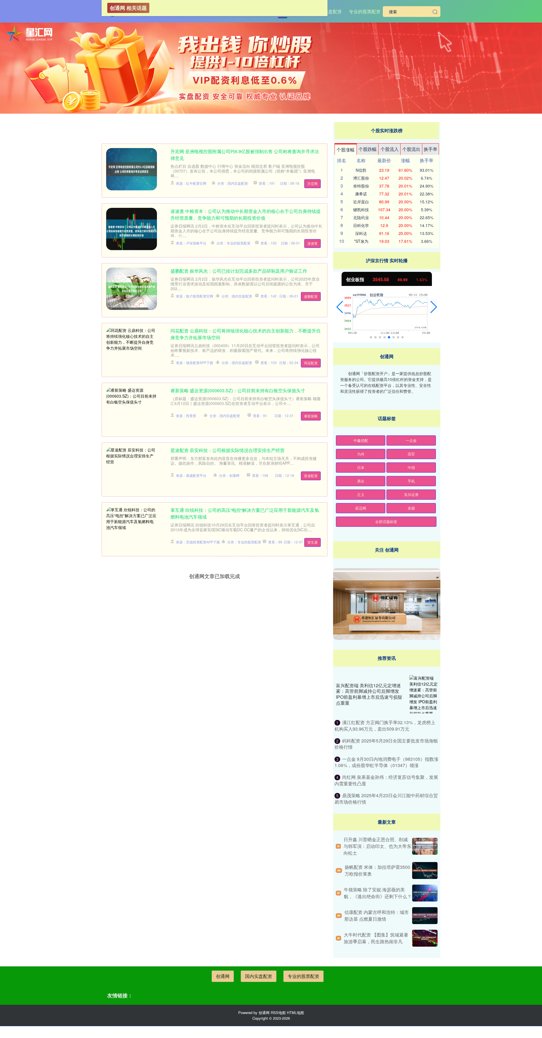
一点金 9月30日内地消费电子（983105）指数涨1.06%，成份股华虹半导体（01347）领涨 (386, 762)
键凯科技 (361, 209)
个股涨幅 (345, 149)
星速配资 (311, 475)
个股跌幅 (368, 149)
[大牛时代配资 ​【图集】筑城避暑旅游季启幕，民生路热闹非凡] (425, 938)
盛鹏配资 (311, 296)
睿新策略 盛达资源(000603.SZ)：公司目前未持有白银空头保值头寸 (238, 390)
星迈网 (360, 508)
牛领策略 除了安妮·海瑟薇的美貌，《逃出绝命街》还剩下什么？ (378, 893)
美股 (411, 508)
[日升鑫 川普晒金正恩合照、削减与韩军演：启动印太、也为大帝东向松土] (425, 846)
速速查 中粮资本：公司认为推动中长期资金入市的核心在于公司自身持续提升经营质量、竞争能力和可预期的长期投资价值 (246, 214)
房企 (360, 481)
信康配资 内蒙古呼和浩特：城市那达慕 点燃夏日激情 (376, 915)
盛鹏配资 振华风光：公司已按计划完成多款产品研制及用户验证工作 (239, 271)
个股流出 (411, 149)
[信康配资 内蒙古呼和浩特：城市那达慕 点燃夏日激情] (425, 915)
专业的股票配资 (365, 11)
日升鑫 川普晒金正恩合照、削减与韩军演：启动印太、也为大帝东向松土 (377, 846)
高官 (411, 454)
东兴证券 (411, 494)
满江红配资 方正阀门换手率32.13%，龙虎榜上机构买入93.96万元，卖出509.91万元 (385, 725)
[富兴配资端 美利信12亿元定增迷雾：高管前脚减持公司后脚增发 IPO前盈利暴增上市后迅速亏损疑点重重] (423, 694)
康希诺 (361, 194)
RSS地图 (278, 1012)
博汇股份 (361, 178)
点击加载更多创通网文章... (215, 575)
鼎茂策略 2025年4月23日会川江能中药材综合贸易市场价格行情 (386, 798)
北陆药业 (361, 217)
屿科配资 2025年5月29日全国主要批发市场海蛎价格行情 (386, 743)
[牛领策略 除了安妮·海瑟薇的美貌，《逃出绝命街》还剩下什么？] (425, 893)
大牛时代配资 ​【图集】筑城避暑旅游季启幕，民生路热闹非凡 (376, 938)
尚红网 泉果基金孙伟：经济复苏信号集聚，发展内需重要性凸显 (386, 780)
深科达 (361, 233)
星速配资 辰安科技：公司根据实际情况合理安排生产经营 (228, 450)
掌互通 (312, 542)
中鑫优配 (360, 440)
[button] (340, 307)
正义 (360, 494)
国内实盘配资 (328, 11)
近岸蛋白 (361, 201)
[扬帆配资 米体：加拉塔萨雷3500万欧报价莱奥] (425, 870)
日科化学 (361, 225)
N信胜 (361, 170)
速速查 (312, 243)
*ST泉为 (361, 241)
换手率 (430, 149)
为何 (360, 454)
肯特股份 (361, 186)
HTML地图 (295, 1012)
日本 (360, 467)
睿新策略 (311, 415)
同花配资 (311, 362)
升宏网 (312, 183)
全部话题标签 (386, 521)
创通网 (223, 976)
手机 (411, 481)
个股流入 (390, 149)
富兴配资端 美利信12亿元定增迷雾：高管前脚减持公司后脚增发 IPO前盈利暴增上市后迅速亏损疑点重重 (369, 694)
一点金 (411, 440)
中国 (411, 467)
